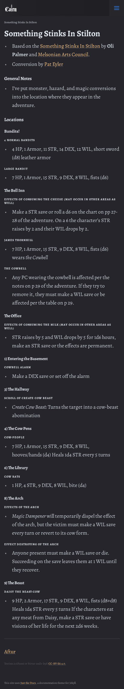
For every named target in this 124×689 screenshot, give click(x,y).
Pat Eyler (53, 64)
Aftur (10, 651)
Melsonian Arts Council (63, 54)
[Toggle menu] (116, 8)
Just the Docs (28, 683)
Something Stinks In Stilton (70, 46)
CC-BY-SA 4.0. (57, 663)
